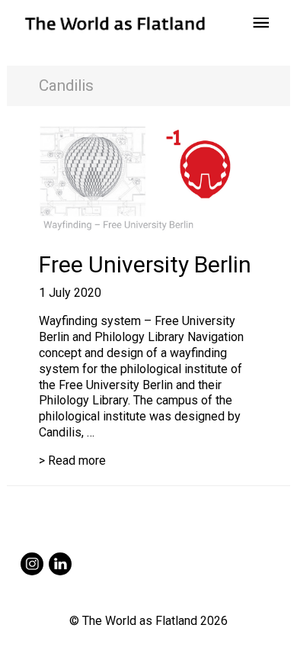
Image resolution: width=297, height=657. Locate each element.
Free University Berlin (145, 264)
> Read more (72, 460)
